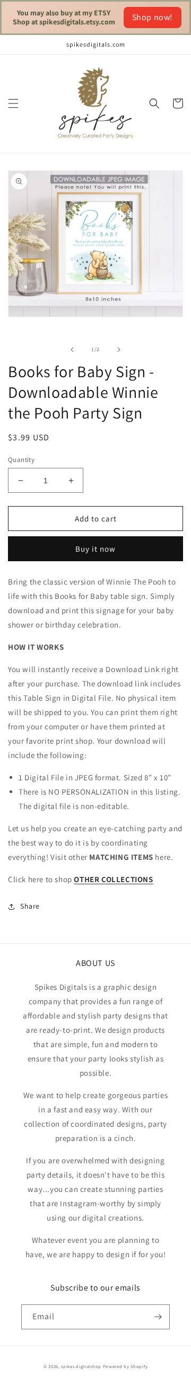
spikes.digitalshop (81, 1366)
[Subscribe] (157, 1316)
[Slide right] (119, 349)
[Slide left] (72, 349)
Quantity (21, 459)
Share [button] (30, 906)
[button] (13, 103)
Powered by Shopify (125, 1366)
